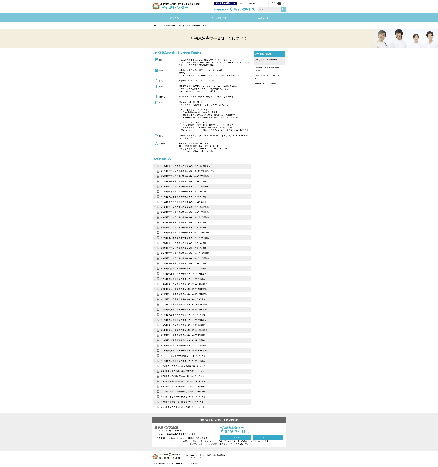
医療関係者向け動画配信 (265, 83)
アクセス (265, 3)
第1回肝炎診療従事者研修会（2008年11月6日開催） (183, 407)
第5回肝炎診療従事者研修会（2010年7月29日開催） (184, 386)
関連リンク (263, 18)
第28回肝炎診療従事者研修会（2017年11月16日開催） (185, 269)
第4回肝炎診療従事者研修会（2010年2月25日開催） (184, 392)
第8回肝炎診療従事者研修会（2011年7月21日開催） (183, 371)
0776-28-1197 (245, 9)
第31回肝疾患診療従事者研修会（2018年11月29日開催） (186, 253)
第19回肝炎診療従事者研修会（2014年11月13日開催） (185, 315)
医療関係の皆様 (219, 18)
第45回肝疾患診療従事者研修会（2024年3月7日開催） (185, 181)
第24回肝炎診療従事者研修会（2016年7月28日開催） (184, 289)
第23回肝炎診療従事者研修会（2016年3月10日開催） (184, 294)
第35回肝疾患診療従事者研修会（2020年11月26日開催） (186, 233)
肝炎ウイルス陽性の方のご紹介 (267, 77)
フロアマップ (268, 437)
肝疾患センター (180, 6)
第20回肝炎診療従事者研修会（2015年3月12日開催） (184, 310)
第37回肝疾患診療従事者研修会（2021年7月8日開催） (185, 222)
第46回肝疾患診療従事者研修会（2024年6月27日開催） (185, 176)
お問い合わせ (254, 3)
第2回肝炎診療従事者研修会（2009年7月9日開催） (183, 402)
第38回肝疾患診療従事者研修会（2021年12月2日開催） (185, 217)
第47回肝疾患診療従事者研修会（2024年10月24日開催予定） (188, 171)
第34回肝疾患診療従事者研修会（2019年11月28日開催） (186, 238)
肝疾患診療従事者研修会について (267, 61)
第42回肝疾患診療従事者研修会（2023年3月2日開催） (185, 197)
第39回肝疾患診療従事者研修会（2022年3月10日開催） (185, 212)
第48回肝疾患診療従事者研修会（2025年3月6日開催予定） (186, 166)
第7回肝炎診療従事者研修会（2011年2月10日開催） (183, 376)
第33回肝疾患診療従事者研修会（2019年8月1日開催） (185, 243)
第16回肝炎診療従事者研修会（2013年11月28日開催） (185, 330)
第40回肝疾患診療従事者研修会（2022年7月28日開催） (185, 207)
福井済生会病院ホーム (225, 3)
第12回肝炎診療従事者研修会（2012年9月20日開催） (184, 351)
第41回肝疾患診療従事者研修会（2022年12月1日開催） (185, 202)
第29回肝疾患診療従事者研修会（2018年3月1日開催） (185, 263)
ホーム (242, 3)
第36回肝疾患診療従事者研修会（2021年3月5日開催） (185, 227)
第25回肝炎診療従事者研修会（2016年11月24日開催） (185, 284)
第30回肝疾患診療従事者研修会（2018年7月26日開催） (185, 258)
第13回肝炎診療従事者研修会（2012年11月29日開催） (185, 345)
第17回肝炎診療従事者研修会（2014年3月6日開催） (184, 325)
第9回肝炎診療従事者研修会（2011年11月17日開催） (184, 366)
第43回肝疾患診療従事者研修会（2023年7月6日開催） (185, 192)
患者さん (174, 18)
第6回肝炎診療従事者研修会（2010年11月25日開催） (184, 381)
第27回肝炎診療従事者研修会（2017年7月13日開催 (183, 274)
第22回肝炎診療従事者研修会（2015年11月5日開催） (184, 299)
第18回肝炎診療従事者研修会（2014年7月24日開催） (184, 320)
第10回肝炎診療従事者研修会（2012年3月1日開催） (184, 361)
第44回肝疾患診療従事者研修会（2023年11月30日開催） (186, 186)
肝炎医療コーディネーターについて (267, 69)
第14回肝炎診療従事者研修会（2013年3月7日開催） (184, 340)
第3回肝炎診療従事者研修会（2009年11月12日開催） (184, 397)
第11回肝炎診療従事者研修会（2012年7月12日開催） (184, 356)
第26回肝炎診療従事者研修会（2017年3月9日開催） (184, 279)
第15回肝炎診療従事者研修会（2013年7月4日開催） (184, 335)
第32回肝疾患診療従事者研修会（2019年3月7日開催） (185, 248)
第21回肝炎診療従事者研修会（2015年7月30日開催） (184, 304)
